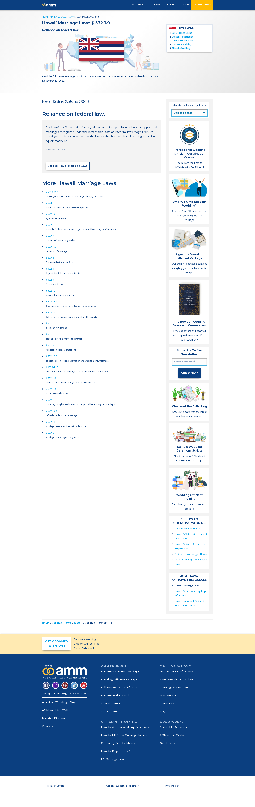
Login (186, 4)
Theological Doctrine (174, 687)
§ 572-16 (50, 323)
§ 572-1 (50, 334)
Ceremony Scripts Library (118, 743)
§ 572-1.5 (51, 246)
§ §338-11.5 (52, 367)
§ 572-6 (50, 345)
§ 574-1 (50, 203)
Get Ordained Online (182, 32)
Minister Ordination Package (120, 671)
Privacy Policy (172, 785)
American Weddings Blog (59, 702)
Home (45, 16)
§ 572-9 (50, 279)
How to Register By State (118, 751)
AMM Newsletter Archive (177, 679)
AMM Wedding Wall (55, 710)
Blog (131, 4)
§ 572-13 (50, 225)
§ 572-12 (50, 214)
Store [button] (171, 4)
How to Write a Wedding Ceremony (125, 727)
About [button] (142, 4)
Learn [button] (157, 4)
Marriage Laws (58, 16)
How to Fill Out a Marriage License (124, 735)
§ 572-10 (50, 290)
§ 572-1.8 (51, 378)
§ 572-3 (50, 257)
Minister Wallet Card (115, 695)
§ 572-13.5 (51, 301)
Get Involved (168, 743)
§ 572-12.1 (51, 411)
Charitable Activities (173, 727)
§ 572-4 (50, 268)
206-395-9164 (78, 693)
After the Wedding (181, 48)
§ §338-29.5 (52, 192)
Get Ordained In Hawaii (188, 528)
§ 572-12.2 (51, 356)
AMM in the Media (172, 735)
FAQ (162, 711)
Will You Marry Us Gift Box (119, 687)
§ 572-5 (50, 433)
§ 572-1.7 (51, 400)
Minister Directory (54, 718)
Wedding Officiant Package (119, 679)
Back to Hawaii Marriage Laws (67, 166)
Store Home (109, 711)
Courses (47, 726)
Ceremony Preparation (183, 40)
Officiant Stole (110, 703)
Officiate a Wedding (181, 44)
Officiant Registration (182, 36)
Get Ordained (202, 4)
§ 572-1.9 (51, 389)
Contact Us (167, 703)
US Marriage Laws (113, 759)
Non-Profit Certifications (176, 671)
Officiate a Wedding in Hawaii (191, 554)
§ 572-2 (50, 235)
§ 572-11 (50, 422)
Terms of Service (55, 785)
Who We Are (168, 695)
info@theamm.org (55, 693)
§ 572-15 (50, 312)
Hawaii (71, 16)
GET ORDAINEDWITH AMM (56, 643)
